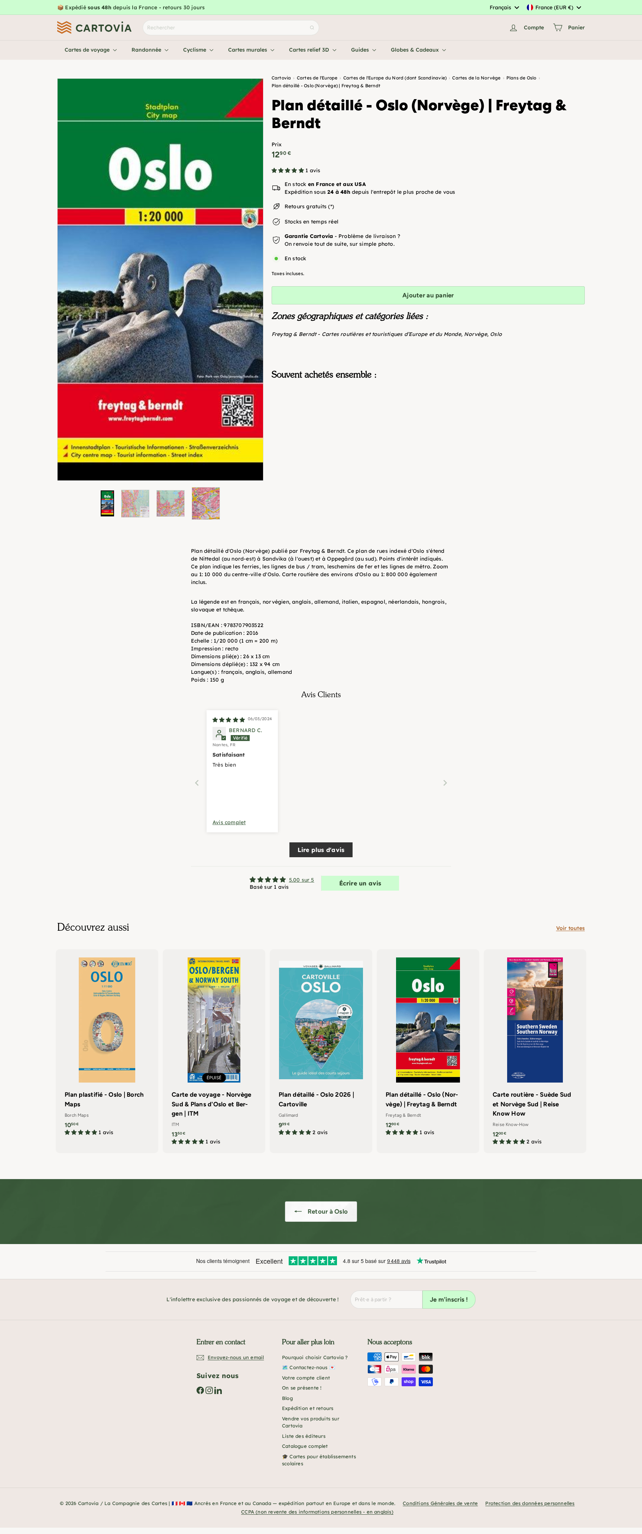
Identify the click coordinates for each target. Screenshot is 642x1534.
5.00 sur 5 (301, 880)
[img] (229, 720)
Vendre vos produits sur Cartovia (310, 1422)
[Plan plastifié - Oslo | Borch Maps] (107, 1046)
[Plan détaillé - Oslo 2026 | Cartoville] (321, 1046)
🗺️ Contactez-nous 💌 (308, 1367)
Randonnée (147, 49)
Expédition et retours (307, 1408)
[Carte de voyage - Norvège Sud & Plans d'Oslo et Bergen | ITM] (214, 1051)
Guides (360, 49)
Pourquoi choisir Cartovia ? (315, 1357)
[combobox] (504, 7)
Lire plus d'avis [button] (321, 850)
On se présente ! (301, 1388)
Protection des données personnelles (529, 1503)
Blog (287, 1398)
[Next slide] (445, 782)
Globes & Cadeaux (415, 49)
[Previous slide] (197, 782)
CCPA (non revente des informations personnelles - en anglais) (317, 1512)
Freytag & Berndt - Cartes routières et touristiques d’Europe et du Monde (366, 334)
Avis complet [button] (229, 822)
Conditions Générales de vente (440, 1503)
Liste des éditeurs (303, 1436)
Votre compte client (306, 1378)
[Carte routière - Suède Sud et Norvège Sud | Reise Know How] (535, 1051)
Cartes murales (248, 49)
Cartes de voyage (88, 49)
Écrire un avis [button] (360, 883)
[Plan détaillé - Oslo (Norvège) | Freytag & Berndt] (428, 422)
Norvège (475, 334)
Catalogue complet (305, 1446)
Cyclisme (195, 49)
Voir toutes (570, 928)
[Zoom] (160, 279)
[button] (288, 170)
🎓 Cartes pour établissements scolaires (319, 1460)
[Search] (312, 27)
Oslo (496, 334)
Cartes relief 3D (310, 49)
